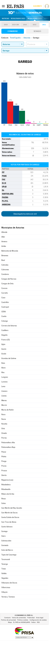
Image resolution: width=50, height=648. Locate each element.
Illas (2, 372)
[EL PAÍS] (16, 6)
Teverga (4, 564)
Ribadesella (5, 489)
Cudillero (4, 330)
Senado (37, 31)
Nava (3, 414)
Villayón (4, 592)
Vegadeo (4, 578)
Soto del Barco (7, 550)
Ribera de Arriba (7, 494)
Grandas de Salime (8, 358)
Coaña (3, 316)
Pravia (3, 466)
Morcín (4, 405)
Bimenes (4, 255)
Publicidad (31, 618)
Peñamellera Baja (8, 447)
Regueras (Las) (7, 480)
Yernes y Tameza (8, 597)
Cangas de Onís (7, 284)
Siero (3, 536)
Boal (3, 260)
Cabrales (4, 265)
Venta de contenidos (19, 618)
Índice (33, 622)
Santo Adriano (6, 527)
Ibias (3, 363)
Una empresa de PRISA (24, 631)
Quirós (4, 475)
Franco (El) (5, 340)
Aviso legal (39, 618)
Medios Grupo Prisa (24, 637)
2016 (25, 25)
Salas (3, 503)
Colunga (4, 321)
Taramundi (5, 559)
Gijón (3, 344)
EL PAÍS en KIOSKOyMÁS (21, 622)
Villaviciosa (5, 587)
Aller (3, 237)
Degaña (4, 335)
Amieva (4, 241)
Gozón (3, 349)
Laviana (4, 382)
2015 (34, 25)
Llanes (4, 396)
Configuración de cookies (38, 620)
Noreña (4, 424)
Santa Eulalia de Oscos (10, 517)
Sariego (4, 531)
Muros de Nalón (7, 410)
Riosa (3, 499)
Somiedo (4, 545)
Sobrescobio (6, 541)
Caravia (4, 288)
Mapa (46, 19)
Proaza (4, 471)
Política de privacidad (8, 620)
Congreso (13, 31)
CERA (3, 312)
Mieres (4, 400)
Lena (3, 386)
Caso (3, 298)
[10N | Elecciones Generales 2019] (25, 12)
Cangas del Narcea (8, 279)
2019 (6, 25)
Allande (4, 232)
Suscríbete (37, 6)
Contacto (7, 618)
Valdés (4, 573)
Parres (4, 438)
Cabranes (5, 270)
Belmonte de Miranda (9, 251)
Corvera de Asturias (9, 326)
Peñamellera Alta (8, 442)
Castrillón (5, 302)
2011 (44, 25)
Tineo (3, 569)
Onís (3, 428)
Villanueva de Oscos (9, 583)
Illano (3, 368)
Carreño (4, 293)
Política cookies (22, 620)
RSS (38, 622)
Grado (3, 354)
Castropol (5, 307)
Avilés (3, 246)
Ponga (3, 461)
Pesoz (3, 452)
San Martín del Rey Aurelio (11, 508)
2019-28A (15, 25)
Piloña (3, 457)
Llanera (4, 391)
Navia (3, 419)
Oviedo (4, 433)
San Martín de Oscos (9, 513)
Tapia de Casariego (8, 555)
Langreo (4, 377)
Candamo (5, 274)
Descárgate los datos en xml (25, 214)
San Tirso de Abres (8, 522)
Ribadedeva (6, 485)
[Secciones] (3, 6)
